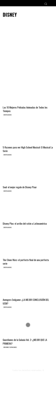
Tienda (46, 389)
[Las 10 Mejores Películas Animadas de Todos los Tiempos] (28, 92)
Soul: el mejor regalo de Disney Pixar (20, 187)
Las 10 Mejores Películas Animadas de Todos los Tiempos (25, 109)
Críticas (19, 389)
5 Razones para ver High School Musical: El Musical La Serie (28, 149)
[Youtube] (35, 375)
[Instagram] (28, 375)
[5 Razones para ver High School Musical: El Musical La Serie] (28, 132)
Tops (27, 389)
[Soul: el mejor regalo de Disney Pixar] (28, 172)
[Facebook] (20, 375)
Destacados (7, 115)
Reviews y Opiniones (10, 347)
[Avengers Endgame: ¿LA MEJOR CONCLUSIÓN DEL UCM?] (28, 285)
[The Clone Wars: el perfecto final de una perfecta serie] (28, 245)
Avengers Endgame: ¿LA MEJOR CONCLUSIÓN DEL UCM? (26, 301)
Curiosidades (36, 389)
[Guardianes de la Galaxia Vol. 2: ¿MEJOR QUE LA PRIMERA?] (28, 325)
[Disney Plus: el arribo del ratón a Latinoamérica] (28, 208)
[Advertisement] (28, 50)
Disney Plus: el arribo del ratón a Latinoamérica (25, 223)
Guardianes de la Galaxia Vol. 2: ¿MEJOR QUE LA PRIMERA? (25, 341)
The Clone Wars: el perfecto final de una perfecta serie (26, 261)
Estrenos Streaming (28, 392)
